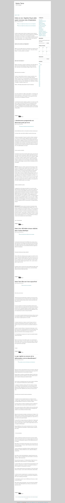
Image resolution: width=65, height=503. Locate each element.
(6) (42, 33)
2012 (39, 79)
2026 (39, 63)
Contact (30, 502)
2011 (39, 80)
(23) (42, 31)
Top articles (28, 502)
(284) (42, 23)
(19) (43, 32)
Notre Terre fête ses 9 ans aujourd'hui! (26, 281)
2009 (39, 82)
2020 (39, 70)
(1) (42, 35)
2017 (39, 73)
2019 (39, 71)
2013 (39, 78)
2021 (39, 69)
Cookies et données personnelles (41, 502)
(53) (42, 26)
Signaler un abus (33, 502)
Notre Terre (20, 3)
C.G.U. (36, 502)
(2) (42, 34)
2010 (39, 81)
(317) (40, 22)
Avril (40, 64)
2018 (39, 72)
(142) (42, 24)
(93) (42, 25)
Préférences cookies (46, 502)
